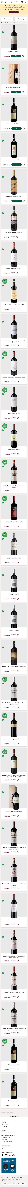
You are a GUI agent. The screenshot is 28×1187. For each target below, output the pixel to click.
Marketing (4, 1139)
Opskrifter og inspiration (7, 1148)
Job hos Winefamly (6, 1133)
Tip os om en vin (5, 1137)
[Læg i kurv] (16, 56)
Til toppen (13, 1116)
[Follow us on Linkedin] (10, 1156)
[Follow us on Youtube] (13, 1156)
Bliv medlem (4, 1126)
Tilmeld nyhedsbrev (6, 1141)
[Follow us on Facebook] (2, 1156)
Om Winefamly (5, 1124)
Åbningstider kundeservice (8, 1135)
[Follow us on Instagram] (6, 1156)
